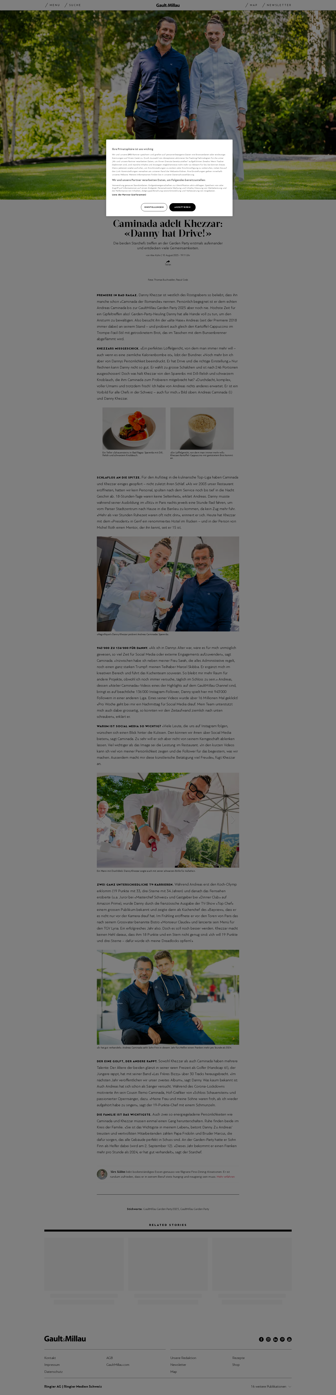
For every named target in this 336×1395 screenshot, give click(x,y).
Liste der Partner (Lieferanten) (129, 194)
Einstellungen (154, 207)
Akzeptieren (182, 207)
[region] (169, 178)
